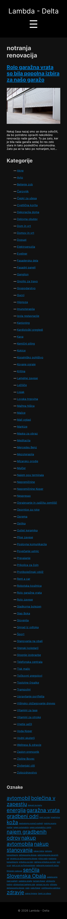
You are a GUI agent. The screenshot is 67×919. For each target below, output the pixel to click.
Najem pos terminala (30, 475)
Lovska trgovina (27, 399)
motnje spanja (50, 823)
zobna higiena (31, 893)
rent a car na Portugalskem (23, 865)
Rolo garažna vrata (29, 592)
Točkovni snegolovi (29, 675)
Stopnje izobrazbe (29, 655)
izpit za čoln (44, 817)
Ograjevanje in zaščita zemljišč (37, 502)
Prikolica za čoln (27, 565)
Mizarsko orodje (27, 461)
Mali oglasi (24, 419)
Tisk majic (23, 668)
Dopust (21, 239)
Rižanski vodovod (14, 871)
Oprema (22, 516)
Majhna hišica (26, 406)
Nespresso (24, 495)
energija (16, 810)
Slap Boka (23, 613)
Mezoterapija (25, 454)
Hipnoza (22, 302)
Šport (20, 634)
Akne (20, 170)
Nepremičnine (26, 482)
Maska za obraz (27, 433)
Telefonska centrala (29, 662)
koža (12, 822)
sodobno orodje (25, 881)
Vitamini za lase (27, 710)
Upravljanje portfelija (30, 696)
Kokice (21, 350)
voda (27, 888)
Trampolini (24, 689)
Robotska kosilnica (29, 585)
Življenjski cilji (26, 765)
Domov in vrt (25, 233)
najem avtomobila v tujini (40, 827)
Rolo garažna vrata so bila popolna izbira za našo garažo (33, 73)
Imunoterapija (26, 309)
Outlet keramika (27, 530)
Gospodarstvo (26, 288)
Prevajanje (23, 558)
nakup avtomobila (21, 841)
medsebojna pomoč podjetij (31, 823)
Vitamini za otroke (29, 717)
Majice (21, 412)
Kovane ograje (26, 364)
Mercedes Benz (27, 447)
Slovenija (23, 620)
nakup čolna (39, 851)
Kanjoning (23, 322)
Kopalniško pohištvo (30, 357)
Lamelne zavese (27, 378)
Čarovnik (23, 191)
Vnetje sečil (24, 724)
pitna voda (43, 858)
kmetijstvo (55, 817)
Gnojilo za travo (27, 281)
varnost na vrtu (42, 884)
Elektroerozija (26, 246)
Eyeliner (22, 253)
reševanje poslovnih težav (47, 865)
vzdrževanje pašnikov (50, 888)
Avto (20, 177)
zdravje (15, 892)
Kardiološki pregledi (30, 329)
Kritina (21, 371)
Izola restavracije (28, 316)
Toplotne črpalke (28, 682)
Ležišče (22, 385)
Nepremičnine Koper (30, 489)
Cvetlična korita (27, 205)
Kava (20, 336)
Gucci (20, 295)
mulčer (10, 827)
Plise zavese (25, 537)
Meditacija (23, 440)
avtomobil (18, 798)
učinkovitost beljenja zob (24, 884)
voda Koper (35, 888)
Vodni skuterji (26, 738)
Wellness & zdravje (29, 745)
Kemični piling (26, 343)
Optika (21, 523)
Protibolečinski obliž (30, 572)
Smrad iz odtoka (28, 627)
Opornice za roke (28, 509)
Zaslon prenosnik (28, 751)
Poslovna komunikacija (32, 544)
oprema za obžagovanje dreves (23, 858)
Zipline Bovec (26, 758)
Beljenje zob (25, 184)
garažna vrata (43, 810)
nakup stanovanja (28, 847)
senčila (31, 870)
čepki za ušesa (44, 893)
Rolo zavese (25, 599)
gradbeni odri (22, 816)
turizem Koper (39, 881)
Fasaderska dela (27, 260)
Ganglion (23, 274)
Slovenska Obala (26, 876)
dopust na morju (35, 805)
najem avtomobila (21, 827)
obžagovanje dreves (28, 855)
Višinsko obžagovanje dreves (36, 703)
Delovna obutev (27, 219)
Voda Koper (24, 731)
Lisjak (20, 392)
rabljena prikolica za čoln (45, 862)
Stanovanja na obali (30, 641)
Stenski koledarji (27, 648)
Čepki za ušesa (27, 198)
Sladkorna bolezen (29, 606)
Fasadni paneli (26, 267)
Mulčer (21, 468)
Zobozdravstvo (27, 772)
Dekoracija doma (28, 212)
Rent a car (23, 578)
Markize (22, 426)
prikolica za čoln (26, 862)
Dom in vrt (24, 226)
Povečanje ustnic (28, 551)
